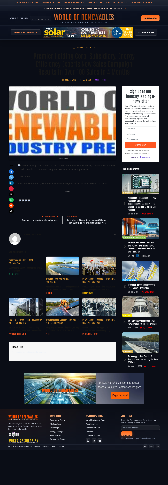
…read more (24, 176)
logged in (27, 352)
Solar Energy (127, 316)
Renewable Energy (58, 420)
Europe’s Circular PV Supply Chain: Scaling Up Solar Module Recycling (96, 329)
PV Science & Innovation (17, 334)
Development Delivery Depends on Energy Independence (25, 269)
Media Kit (89, 432)
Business (49, 293)
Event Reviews (51, 3)
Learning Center (141, 3)
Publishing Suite (116, 3)
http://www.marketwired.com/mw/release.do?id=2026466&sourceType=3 (71, 183)
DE (151, 446)
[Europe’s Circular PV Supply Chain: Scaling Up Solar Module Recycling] (99, 307)
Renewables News (27, 3)
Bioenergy (54, 428)
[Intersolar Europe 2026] (88, 32)
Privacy (46, 446)
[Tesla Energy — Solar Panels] (40, 18)
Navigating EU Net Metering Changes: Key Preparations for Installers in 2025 (62, 329)
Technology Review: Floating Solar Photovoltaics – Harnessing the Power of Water (143, 359)
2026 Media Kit (145, 32)
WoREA (50, 279)
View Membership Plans (95, 420)
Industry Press (100, 80)
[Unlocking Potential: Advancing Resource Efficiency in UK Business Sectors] (62, 266)
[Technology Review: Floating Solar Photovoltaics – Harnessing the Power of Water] (140, 342)
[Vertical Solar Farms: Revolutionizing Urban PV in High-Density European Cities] (26, 307)
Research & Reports (58, 439)
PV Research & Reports (90, 334)
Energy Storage (56, 432)
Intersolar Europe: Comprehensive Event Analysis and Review (141, 286)
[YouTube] (100, 440)
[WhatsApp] (11, 200)
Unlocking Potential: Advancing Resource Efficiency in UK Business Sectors (62, 288)
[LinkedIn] (11, 183)
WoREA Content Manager (94, 279)
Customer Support (93, 435)
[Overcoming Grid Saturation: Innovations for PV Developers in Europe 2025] (99, 266)
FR (158, 446)
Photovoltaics (87, 293)
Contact (61, 446)
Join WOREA (150, 18)
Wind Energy (55, 435)
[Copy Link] (11, 211)
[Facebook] (11, 171)
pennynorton (16, 260)
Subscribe (126, 435)
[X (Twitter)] (88, 440)
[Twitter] (11, 177)
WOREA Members (74, 3)
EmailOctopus (146, 157)
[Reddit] (11, 205)
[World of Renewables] (13, 435)
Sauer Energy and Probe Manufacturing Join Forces (40, 220)
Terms (53, 446)
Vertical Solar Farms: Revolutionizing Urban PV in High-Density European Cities (25, 329)
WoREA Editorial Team (72, 79)
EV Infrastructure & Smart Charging (134, 237)
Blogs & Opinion (15, 274)
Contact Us (95, 3)
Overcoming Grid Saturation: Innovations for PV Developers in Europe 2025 (98, 288)
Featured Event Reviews (129, 280)
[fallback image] (84, 388)
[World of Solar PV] (23, 441)
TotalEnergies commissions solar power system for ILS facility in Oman (143, 322)
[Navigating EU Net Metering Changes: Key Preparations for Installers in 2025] (62, 307)
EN (145, 446)
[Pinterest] (11, 188)
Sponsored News (93, 428)
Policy (48, 334)
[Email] (11, 194)
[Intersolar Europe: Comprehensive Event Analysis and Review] (140, 271)
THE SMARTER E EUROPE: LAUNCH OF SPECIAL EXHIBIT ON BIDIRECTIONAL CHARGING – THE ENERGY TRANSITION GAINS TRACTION (141, 247)
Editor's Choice (127, 193)
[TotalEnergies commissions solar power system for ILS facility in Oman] (140, 306)
